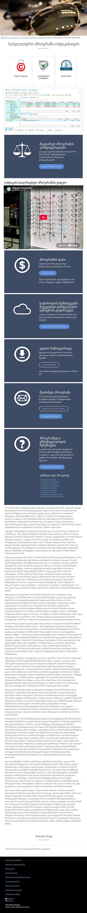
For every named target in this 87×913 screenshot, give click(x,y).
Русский (10, 901)
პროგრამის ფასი (47, 273)
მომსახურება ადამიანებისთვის (52, 494)
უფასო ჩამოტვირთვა (49, 364)
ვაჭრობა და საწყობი (49, 479)
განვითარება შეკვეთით (13, 890)
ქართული (10, 898)
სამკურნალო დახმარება (50, 486)
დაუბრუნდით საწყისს (12, 894)
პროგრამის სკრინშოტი (13, 860)
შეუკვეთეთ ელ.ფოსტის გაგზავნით (53, 408)
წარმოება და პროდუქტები (51, 481)
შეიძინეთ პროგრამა (12, 886)
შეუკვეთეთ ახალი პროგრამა (52, 467)
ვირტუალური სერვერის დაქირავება (54, 326)
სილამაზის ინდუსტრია (49, 488)
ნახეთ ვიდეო (9, 869)
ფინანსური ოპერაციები (50, 484)
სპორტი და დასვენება (49, 490)
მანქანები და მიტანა (49, 492)
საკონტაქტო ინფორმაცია (50, 416)
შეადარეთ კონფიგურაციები (51, 166)
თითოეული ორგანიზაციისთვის (52, 496)
